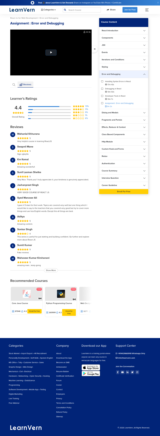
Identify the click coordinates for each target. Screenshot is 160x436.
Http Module (107, 141)
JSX (103, 45)
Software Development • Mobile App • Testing (27, 389)
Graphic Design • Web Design (21, 367)
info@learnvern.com (126, 358)
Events (105, 52)
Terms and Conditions (65, 403)
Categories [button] (49, 9)
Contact (59, 389)
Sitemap (59, 416)
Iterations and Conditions (113, 59)
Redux (104, 156)
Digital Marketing (15, 394)
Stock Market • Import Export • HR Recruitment (27, 353)
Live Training (14, 398)
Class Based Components (113, 134)
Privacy (59, 398)
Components (107, 38)
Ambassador (61, 367)
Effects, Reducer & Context (114, 127)
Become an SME (63, 362)
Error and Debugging (111, 74)
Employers (60, 394)
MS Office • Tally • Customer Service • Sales (26, 362)
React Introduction (110, 30)
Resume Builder (62, 371)
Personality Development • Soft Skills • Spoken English (31, 358)
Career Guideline (109, 185)
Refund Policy (61, 412)
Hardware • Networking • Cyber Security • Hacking (29, 376)
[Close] (158, 3)
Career (59, 385)
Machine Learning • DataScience (22, 380)
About (58, 353)
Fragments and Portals (112, 120)
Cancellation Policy (63, 407)
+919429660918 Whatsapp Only (131, 353)
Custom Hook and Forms (113, 149)
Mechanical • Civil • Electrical (20, 371)
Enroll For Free (34, 311)
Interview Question (110, 178)
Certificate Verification (65, 376)
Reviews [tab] (27, 84)
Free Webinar (14, 403)
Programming (14, 385)
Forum (59, 380)
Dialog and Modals (110, 112)
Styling (105, 67)
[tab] (14, 84)
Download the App (64, 358)
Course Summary (109, 171)
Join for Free (130, 10)
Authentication (108, 163)
